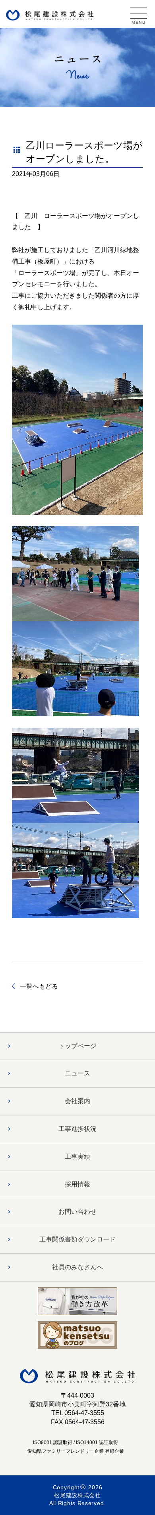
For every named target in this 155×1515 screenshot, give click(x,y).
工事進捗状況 (77, 1128)
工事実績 (77, 1156)
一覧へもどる (39, 986)
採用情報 (77, 1184)
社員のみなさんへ (77, 1267)
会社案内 (77, 1101)
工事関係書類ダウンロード (77, 1239)
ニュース (77, 1073)
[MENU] (138, 13)
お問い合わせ (77, 1211)
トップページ (77, 1046)
